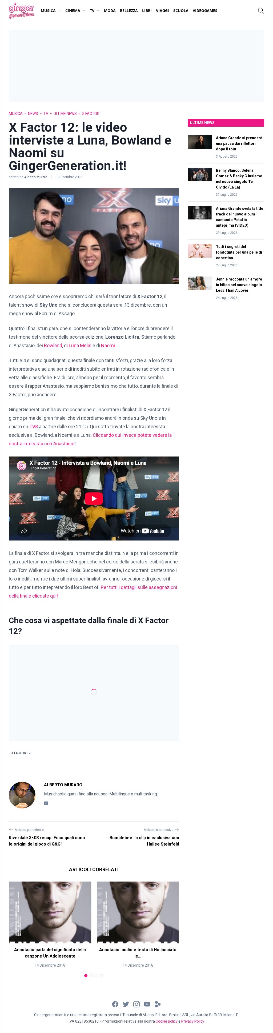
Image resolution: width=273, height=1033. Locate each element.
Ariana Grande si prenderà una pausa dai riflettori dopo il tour (239, 143)
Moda (110, 10)
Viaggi (162, 10)
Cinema (72, 10)
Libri (147, 10)
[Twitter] (126, 1003)
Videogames (205, 10)
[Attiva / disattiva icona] (261, 10)
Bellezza (129, 10)
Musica (48, 10)
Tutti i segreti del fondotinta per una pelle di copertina (239, 252)
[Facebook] (115, 1003)
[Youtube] (147, 1003)
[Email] (46, 803)
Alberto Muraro (36, 177)
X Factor (90, 113)
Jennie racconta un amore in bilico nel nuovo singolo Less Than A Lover (239, 285)
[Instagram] (136, 1003)
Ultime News (65, 113)
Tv (92, 10)
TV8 (33, 426)
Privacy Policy (192, 1021)
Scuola (180, 10)
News (33, 113)
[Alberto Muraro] (22, 795)
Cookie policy (167, 1021)
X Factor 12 (21, 753)
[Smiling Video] (158, 1003)
